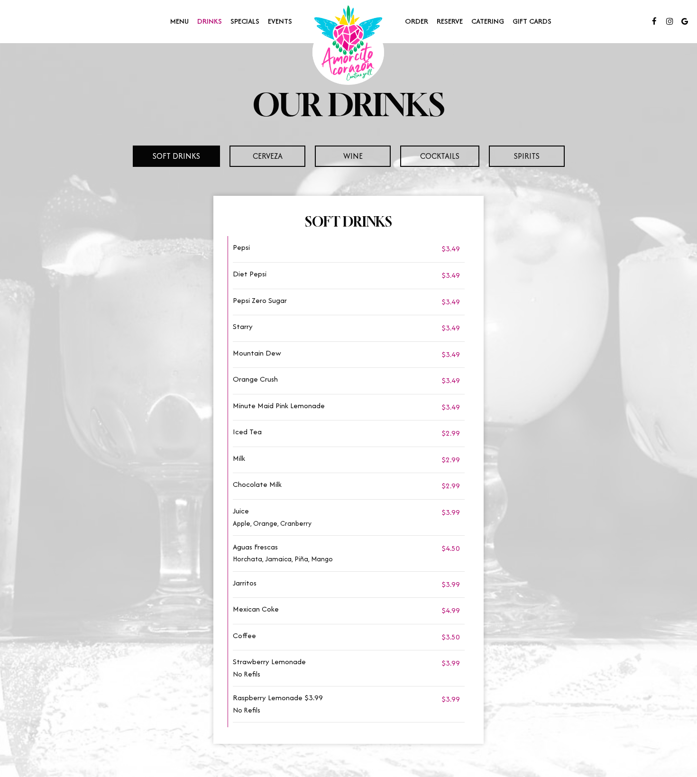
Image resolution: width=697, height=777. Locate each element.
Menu (179, 21)
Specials (244, 21)
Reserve (450, 21)
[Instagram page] (669, 21)
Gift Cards (532, 21)
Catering (487, 21)
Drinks (209, 21)
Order (416, 21)
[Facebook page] (654, 21)
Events (280, 21)
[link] (348, 43)
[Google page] (684, 21)
